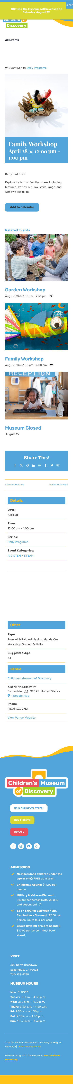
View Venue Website (22, 717)
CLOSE (69, 5)
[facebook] (13, 846)
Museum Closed (23, 428)
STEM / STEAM (23, 555)
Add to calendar (22, 207)
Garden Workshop (25, 290)
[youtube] (29, 846)
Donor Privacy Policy (29, 1046)
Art (10, 555)
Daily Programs (18, 542)
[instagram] (21, 846)
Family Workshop (24, 359)
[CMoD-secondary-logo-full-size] (36, 770)
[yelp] (37, 846)
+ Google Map (19, 695)
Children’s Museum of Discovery (29, 678)
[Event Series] (51, 296)
